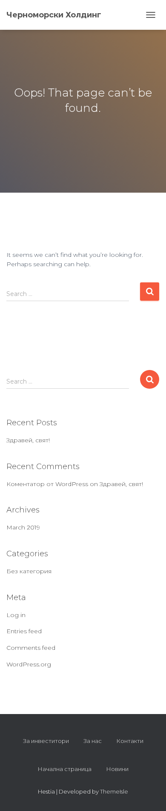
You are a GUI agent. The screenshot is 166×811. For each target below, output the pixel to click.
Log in (16, 615)
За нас (92, 740)
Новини (117, 768)
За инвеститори (46, 740)
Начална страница (64, 768)
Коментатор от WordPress (47, 484)
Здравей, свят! (28, 440)
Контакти (129, 740)
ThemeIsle (114, 791)
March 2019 (23, 527)
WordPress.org (28, 664)
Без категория (29, 571)
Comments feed (30, 648)
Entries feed (24, 631)
